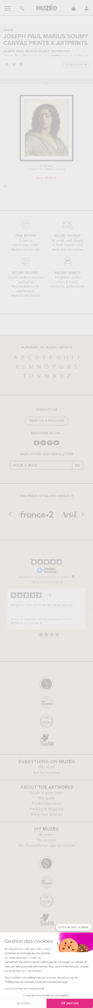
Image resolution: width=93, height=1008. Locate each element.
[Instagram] (43, 444)
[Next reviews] (89, 609)
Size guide (46, 798)
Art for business (46, 773)
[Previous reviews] (3, 609)
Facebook (6, 64)
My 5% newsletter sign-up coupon (46, 845)
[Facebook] (36, 444)
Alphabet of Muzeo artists (46, 347)
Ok (77, 465)
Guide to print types (46, 793)
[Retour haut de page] (5, 186)
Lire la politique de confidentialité (24, 988)
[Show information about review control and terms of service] (73, 576)
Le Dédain (46, 168)
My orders (46, 835)
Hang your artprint (46, 814)
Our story (46, 767)
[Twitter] (56, 444)
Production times (46, 804)
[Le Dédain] (46, 160)
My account (46, 840)
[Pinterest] (49, 444)
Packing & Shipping (46, 809)
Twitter (14, 64)
